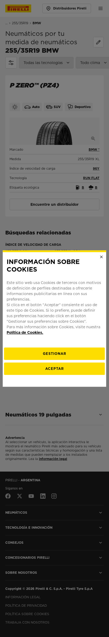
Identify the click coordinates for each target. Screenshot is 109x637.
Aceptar (54, 369)
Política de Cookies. (25, 332)
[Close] (102, 257)
